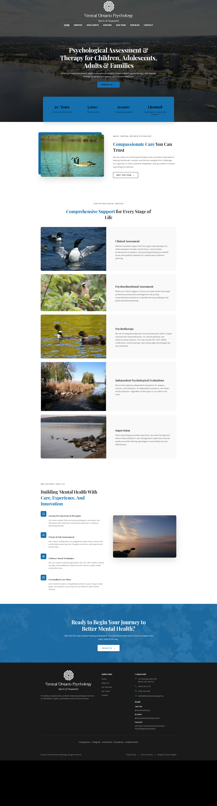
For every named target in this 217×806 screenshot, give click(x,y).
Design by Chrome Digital (166, 755)
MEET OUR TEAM (125, 175)
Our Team (121, 25)
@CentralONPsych (142, 710)
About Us (105, 683)
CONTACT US (108, 84)
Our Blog (134, 25)
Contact (148, 25)
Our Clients (93, 25)
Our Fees (107, 25)
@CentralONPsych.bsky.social (147, 718)
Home (67, 25)
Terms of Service (146, 755)
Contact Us (109, 648)
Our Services (107, 687)
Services (78, 25)
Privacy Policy (131, 755)
